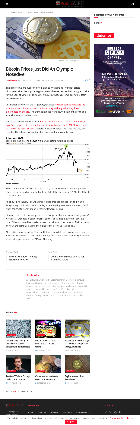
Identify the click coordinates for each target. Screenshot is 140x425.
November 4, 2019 (73, 350)
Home (8, 12)
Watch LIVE (67, 412)
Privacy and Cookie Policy (121, 418)
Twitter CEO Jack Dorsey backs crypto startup (18, 378)
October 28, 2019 (43, 383)
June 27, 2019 (27, 80)
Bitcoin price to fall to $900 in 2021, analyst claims (45, 343)
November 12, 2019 (44, 350)
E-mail (98, 22)
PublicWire (12, 80)
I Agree (70, 421)
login (14, 391)
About (30, 412)
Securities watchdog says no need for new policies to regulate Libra (77, 343)
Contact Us (41, 412)
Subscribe (104, 35)
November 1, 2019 (14, 383)
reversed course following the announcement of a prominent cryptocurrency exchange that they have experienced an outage (45, 108)
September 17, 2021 (14, 350)
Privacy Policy (81, 412)
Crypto (15, 12)
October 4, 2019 (72, 383)
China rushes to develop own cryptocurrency (47, 378)
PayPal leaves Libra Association (74, 378)
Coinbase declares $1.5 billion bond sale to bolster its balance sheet (18, 343)
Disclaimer (54, 412)
